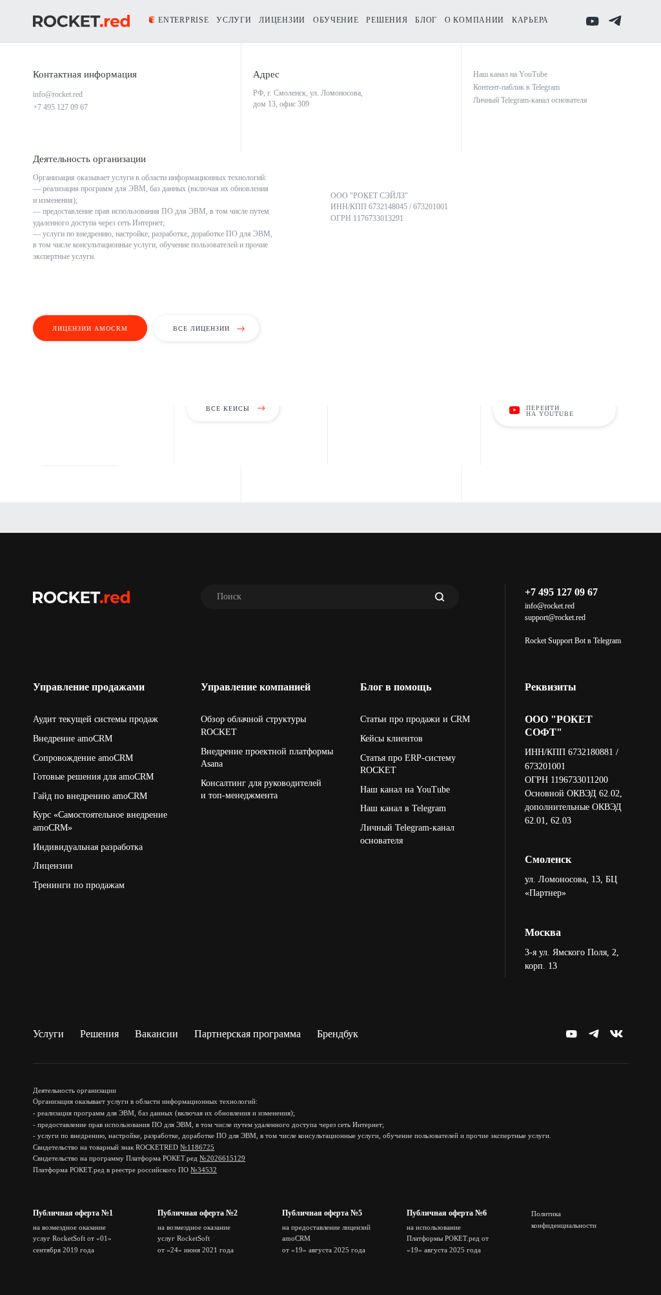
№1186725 (197, 1147)
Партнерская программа (247, 1033)
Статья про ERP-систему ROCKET (408, 764)
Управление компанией (255, 686)
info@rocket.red (550, 605)
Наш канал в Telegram (403, 808)
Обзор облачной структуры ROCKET (253, 725)
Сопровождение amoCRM (83, 758)
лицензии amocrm (90, 328)
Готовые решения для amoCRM (93, 777)
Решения (99, 1033)
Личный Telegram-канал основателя (407, 834)
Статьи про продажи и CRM (415, 719)
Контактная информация (85, 74)
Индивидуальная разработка (88, 847)
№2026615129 (222, 1158)
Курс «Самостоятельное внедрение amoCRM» (100, 821)
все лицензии (201, 328)
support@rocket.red (555, 617)
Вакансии (156, 1033)
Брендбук (337, 1033)
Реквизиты (550, 686)
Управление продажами (89, 686)
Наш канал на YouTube (405, 789)
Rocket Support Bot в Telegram (573, 640)
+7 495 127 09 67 (561, 591)
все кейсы (228, 408)
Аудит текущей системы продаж (95, 719)
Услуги (48, 1033)
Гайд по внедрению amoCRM (90, 796)
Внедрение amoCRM (72, 738)
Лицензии (53, 866)
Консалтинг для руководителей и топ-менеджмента (261, 789)
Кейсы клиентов (391, 738)
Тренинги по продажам (79, 885)
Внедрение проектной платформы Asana (267, 758)
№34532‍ (203, 1170)
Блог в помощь (395, 686)
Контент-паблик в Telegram (516, 87)
